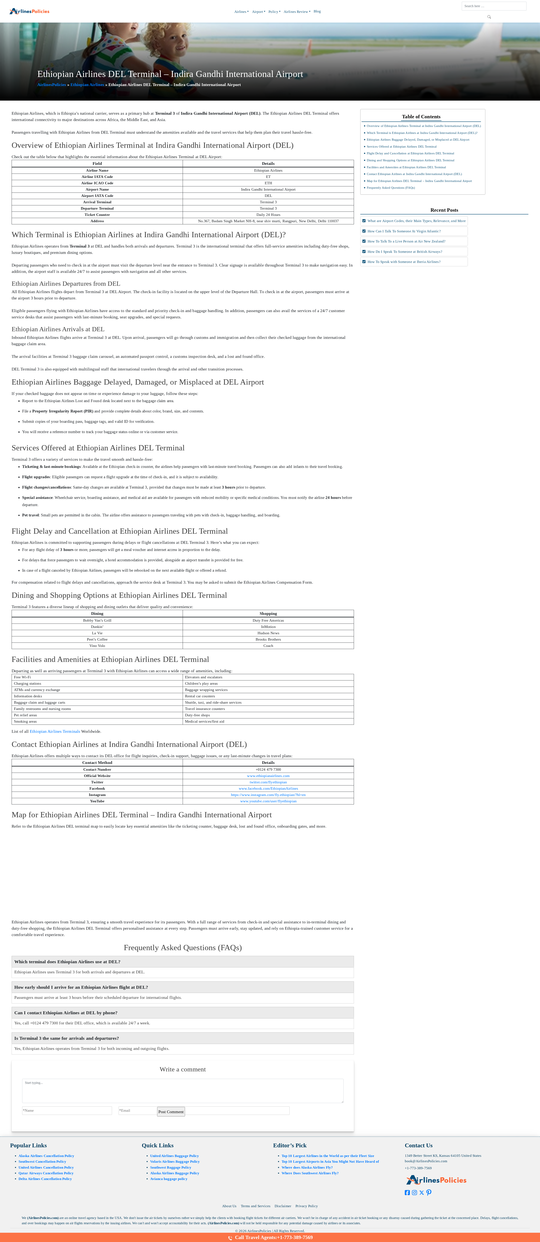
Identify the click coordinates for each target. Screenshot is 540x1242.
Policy (273, 12)
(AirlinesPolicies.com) (43, 1218)
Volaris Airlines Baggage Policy (175, 1162)
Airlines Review (296, 12)
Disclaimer (283, 1206)
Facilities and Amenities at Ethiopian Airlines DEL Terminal (406, 167)
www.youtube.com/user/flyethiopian (268, 801)
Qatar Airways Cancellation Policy (46, 1173)
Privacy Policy (307, 1206)
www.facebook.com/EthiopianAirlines (268, 788)
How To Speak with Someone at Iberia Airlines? (404, 262)
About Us (229, 1206)
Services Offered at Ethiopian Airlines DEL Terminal (401, 146)
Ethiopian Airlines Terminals (55, 731)
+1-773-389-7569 (418, 1168)
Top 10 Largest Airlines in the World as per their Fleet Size (328, 1156)
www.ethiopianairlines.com (268, 776)
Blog (317, 11)
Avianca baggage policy (169, 1179)
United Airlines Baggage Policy (174, 1156)
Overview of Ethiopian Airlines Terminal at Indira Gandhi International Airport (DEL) (424, 126)
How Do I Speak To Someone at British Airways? (404, 252)
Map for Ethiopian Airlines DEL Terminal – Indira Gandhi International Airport (419, 181)
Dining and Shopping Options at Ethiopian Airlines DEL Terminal (410, 160)
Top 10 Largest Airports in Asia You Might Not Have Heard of (330, 1162)
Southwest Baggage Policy (170, 1167)
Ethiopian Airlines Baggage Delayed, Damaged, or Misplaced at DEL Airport (418, 139)
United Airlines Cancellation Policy (46, 1167)
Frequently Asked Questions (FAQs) (391, 187)
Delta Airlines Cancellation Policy (45, 1179)
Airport (257, 12)
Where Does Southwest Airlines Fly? (310, 1173)
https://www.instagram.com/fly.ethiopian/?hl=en (268, 795)
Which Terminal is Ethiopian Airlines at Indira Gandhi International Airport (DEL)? (422, 133)
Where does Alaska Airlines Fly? (307, 1167)
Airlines (240, 12)
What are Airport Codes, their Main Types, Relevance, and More (416, 221)
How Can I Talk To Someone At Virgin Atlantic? (404, 231)
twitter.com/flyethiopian (268, 782)
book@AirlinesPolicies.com (426, 1161)
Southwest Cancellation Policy (42, 1162)
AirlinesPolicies (51, 84)
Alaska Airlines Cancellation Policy (46, 1156)
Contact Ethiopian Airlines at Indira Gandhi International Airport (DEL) (414, 174)
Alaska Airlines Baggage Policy (175, 1173)
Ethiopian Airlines (87, 84)
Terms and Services (256, 1206)
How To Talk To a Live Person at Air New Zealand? (406, 241)
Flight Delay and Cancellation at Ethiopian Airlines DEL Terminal (410, 153)
